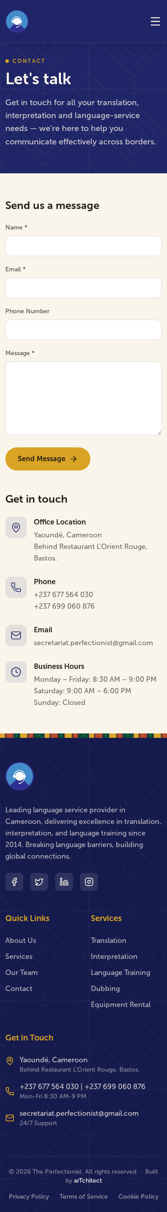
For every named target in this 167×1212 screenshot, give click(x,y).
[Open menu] (155, 21)
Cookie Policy (138, 1196)
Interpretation (114, 956)
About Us (20, 940)
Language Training (120, 972)
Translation (108, 940)
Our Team (21, 972)
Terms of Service (84, 1196)
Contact (19, 988)
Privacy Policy (29, 1196)
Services (19, 956)
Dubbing (105, 988)
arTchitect (88, 1180)
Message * (20, 353)
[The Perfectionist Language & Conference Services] (17, 21)
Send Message (41, 458)
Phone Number (27, 311)
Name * (16, 227)
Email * (15, 269)
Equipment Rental (121, 1004)
